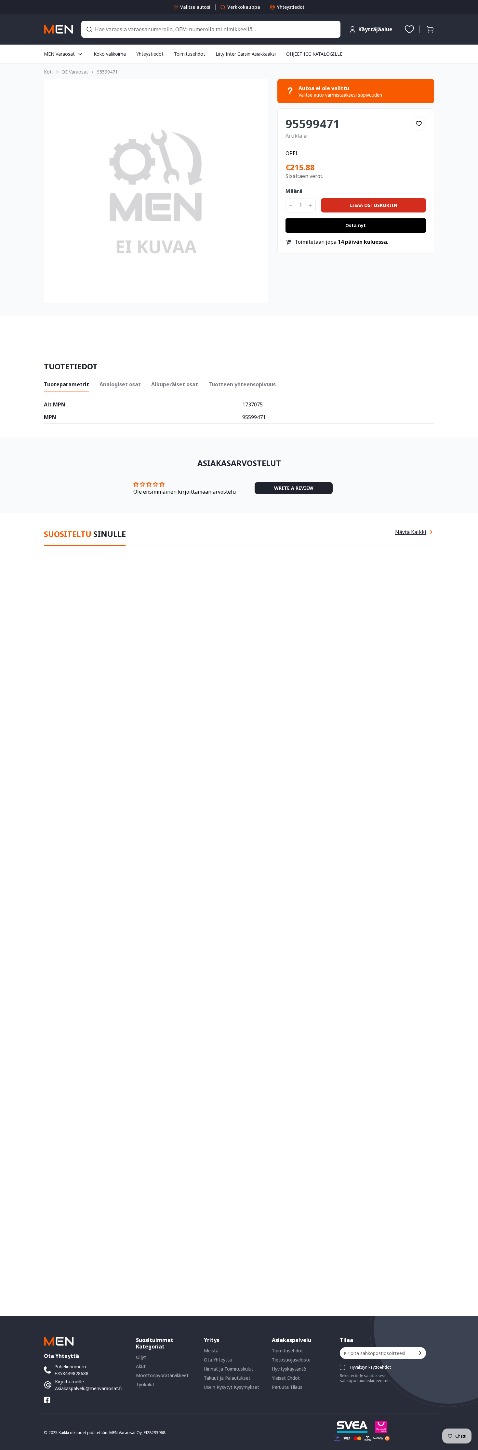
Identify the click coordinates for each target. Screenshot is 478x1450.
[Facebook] (47, 1400)
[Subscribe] (419, 1353)
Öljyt (141, 1357)
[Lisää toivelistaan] (419, 123)
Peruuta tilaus (287, 1387)
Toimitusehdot (287, 1350)
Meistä (211, 1350)
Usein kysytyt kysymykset (231, 1387)
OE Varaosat (74, 72)
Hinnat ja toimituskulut (228, 1369)
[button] (430, 29)
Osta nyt (355, 225)
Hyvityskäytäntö (289, 1369)
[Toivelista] (409, 29)
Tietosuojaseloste (291, 1360)
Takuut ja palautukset (227, 1378)
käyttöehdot (379, 1367)
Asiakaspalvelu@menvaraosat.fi (88, 1388)
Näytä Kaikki (410, 532)
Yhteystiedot (290, 7)
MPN (50, 417)
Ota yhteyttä (218, 1360)
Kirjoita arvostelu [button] (294, 488)
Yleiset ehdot (286, 1378)
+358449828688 (71, 1373)
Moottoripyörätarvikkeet (162, 1375)
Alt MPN (54, 405)
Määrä (293, 191)
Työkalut (145, 1384)
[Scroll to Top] (465, 1414)
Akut (141, 1366)
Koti (48, 72)
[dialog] (22, 1445)
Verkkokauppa (243, 7)
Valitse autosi (195, 7)
